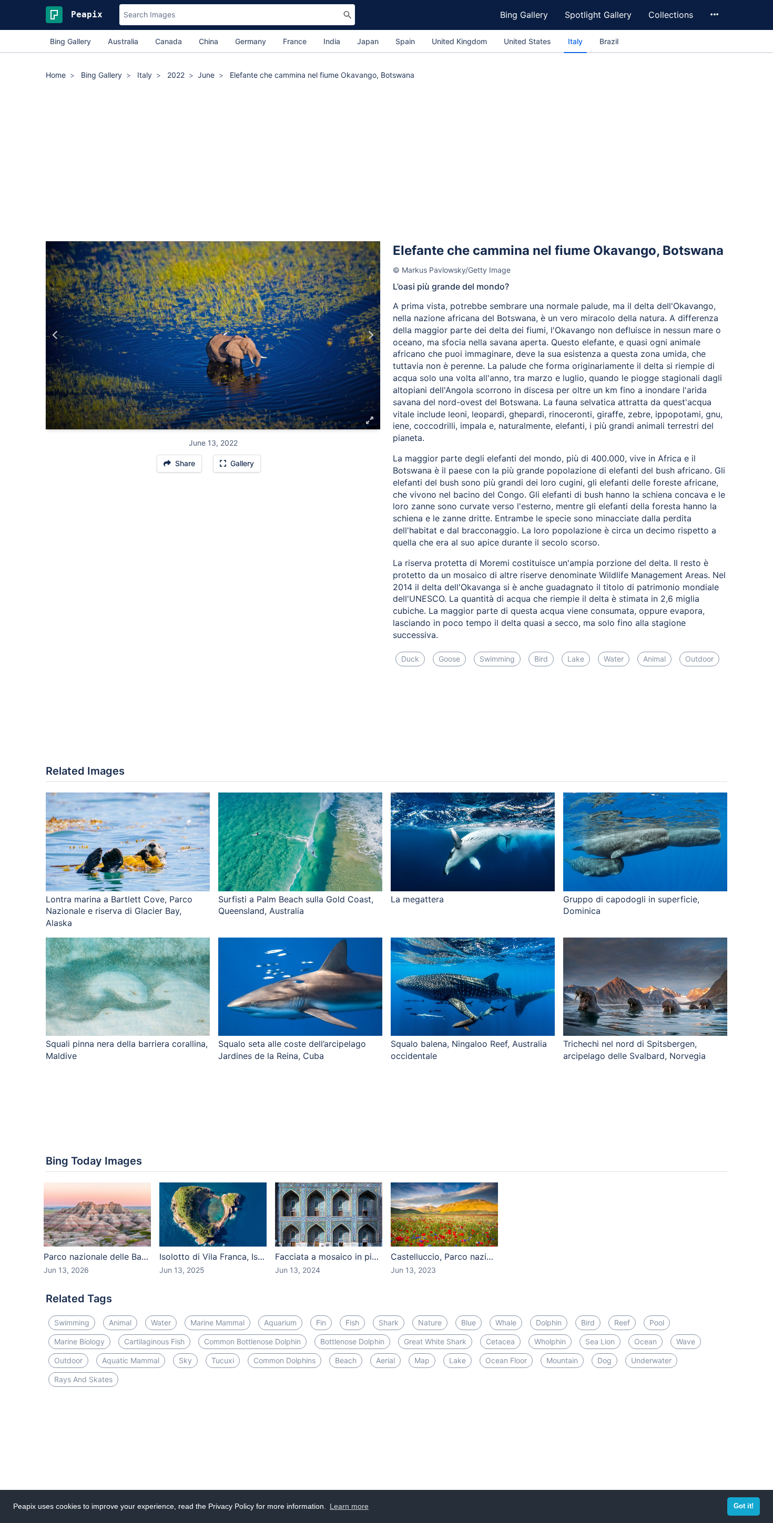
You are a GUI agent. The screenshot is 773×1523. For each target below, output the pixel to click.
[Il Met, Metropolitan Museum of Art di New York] (370, 335)
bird (541, 658)
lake (575, 658)
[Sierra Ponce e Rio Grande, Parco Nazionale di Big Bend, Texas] (55, 335)
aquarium (280, 1322)
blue (468, 1322)
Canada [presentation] (168, 41)
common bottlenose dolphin (252, 1341)
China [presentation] (208, 41)
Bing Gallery (524, 14)
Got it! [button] (744, 1506)
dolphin (549, 1322)
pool (656, 1322)
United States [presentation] (527, 41)
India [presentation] (331, 41)
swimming (497, 658)
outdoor (699, 658)
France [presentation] (295, 41)
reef (622, 1322)
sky (185, 1360)
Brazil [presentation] (608, 41)
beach (346, 1360)
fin (321, 1322)
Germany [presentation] (250, 41)
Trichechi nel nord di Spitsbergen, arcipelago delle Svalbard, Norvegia (634, 1049)
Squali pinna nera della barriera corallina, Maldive (127, 1049)
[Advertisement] (386, 162)
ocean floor (506, 1360)
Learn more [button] (349, 1506)
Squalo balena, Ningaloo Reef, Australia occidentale (469, 1049)
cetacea (500, 1341)
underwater (651, 1360)
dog (604, 1360)
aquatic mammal (130, 1360)
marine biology (79, 1341)
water (614, 658)
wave (685, 1341)
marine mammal (217, 1322)
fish (352, 1322)
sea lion (600, 1341)
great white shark (435, 1341)
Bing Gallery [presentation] (70, 41)
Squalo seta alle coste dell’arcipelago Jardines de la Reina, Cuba (292, 1049)
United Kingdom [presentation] (459, 41)
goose (449, 658)
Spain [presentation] (405, 41)
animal (654, 658)
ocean (645, 1341)
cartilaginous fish (154, 1341)
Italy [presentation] (575, 41)
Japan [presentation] (368, 41)
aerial (385, 1360)
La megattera (417, 899)
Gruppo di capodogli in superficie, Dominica (631, 905)
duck (410, 658)
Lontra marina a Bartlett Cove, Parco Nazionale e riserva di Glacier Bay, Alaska (119, 911)
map (422, 1360)
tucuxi (222, 1360)
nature (430, 1322)
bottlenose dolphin (352, 1341)
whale (505, 1322)
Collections (670, 14)
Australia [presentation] (123, 41)
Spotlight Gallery (598, 14)
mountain (562, 1360)
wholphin (550, 1341)
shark (389, 1322)
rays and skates (83, 1379)
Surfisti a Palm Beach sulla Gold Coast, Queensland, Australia (295, 905)
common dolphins (284, 1360)
